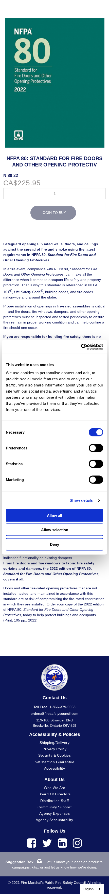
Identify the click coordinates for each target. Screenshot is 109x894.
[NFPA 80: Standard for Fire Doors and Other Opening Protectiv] (54, 20)
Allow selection (54, 530)
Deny (54, 544)
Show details (81, 500)
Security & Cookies (54, 755)
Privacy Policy (54, 749)
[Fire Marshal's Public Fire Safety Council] (54, 674)
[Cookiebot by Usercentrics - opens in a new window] (81, 346)
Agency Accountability (54, 820)
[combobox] (92, 889)
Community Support (55, 807)
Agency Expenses (54, 813)
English (88, 889)
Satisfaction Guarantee (54, 762)
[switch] (96, 448)
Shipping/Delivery (55, 743)
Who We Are (54, 788)
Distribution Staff (54, 801)
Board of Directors (55, 794)
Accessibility (54, 768)
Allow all (54, 515)
